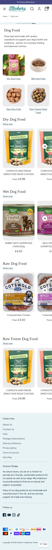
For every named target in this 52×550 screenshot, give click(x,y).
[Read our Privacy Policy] (44, 287)
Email (9, 263)
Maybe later (26, 310)
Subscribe (26, 299)
